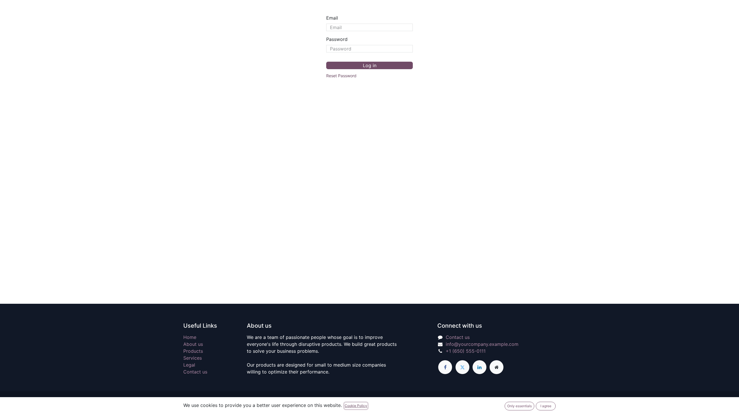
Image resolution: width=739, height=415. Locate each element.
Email (332, 18)
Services (192, 358)
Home (189, 337)
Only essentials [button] (519, 406)
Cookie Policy (356, 405)
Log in (369, 65)
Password (337, 39)
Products (193, 351)
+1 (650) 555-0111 (466, 351)
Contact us (195, 372)
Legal (189, 365)
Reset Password (341, 75)
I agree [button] (545, 406)
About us (193, 344)
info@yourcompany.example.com (482, 344)
